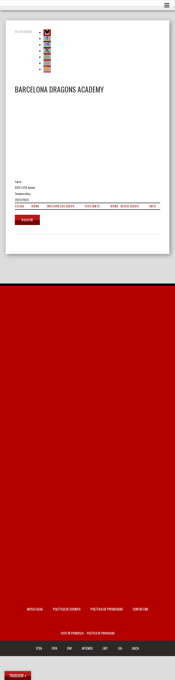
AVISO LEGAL (35, 608)
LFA (120, 648)
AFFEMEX (87, 648)
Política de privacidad (106, 608)
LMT (105, 648)
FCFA (39, 648)
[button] (47, 32)
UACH (135, 648)
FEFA (54, 648)
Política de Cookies (67, 608)
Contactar (140, 608)
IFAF (69, 648)
